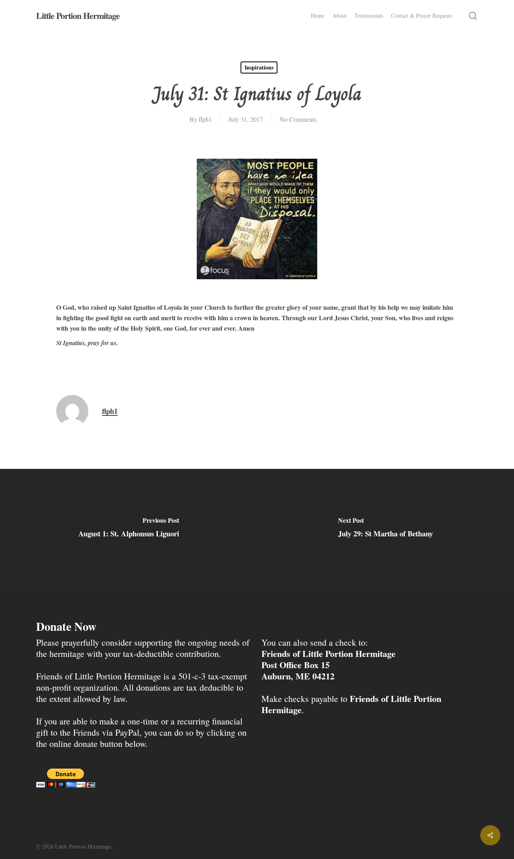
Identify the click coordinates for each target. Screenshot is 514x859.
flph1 (205, 119)
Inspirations (259, 67)
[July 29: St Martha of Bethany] (385, 529)
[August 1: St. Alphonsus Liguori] (128, 529)
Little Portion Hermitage (78, 15)
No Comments (297, 119)
